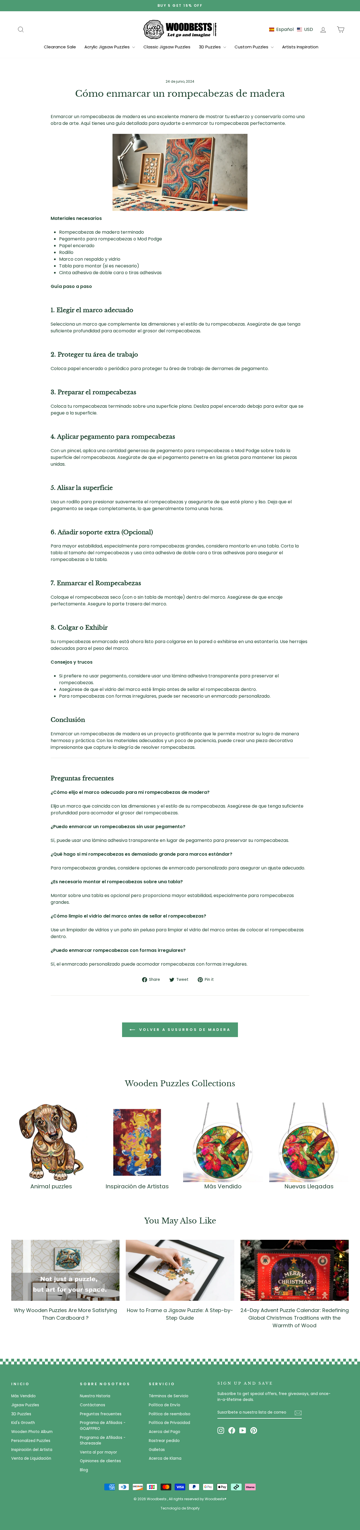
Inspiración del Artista (31, 1449)
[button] (291, 29)
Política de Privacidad (169, 1422)
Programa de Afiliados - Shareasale (102, 1440)
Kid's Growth (23, 1422)
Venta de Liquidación (31, 1458)
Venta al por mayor (98, 1452)
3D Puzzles (210, 47)
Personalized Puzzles (30, 1440)
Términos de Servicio (168, 1396)
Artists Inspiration (300, 47)
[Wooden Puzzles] (180, 29)
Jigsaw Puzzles (25, 1405)
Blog (84, 1470)
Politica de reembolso (169, 1414)
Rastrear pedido (164, 1440)
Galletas (157, 1449)
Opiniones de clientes (100, 1461)
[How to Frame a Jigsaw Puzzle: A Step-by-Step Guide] (180, 1270)
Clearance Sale (60, 47)
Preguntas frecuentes (101, 1414)
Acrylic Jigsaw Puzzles (107, 47)
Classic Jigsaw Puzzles (166, 47)
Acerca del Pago (164, 1431)
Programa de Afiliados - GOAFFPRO (102, 1425)
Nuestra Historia (95, 1396)
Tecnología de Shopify (180, 1508)
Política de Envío (164, 1405)
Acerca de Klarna (165, 1458)
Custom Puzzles (252, 47)
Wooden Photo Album (32, 1431)
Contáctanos (92, 1405)
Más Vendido (23, 1396)
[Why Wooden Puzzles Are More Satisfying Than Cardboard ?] (65, 1270)
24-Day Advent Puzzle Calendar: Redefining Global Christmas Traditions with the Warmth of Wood (294, 1318)
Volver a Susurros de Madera (183, 1029)
